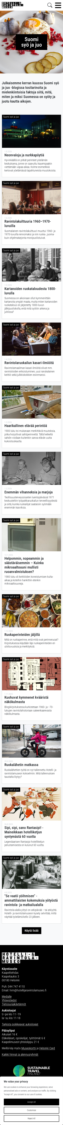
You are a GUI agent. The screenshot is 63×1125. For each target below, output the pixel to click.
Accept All (31, 1102)
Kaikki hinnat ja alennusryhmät (20, 1054)
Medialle (7, 996)
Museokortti (28, 1048)
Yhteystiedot (9, 1000)
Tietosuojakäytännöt (14, 1004)
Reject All (31, 1118)
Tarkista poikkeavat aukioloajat (20, 1024)
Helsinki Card (47, 1048)
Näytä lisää (32, 930)
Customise (31, 1110)
